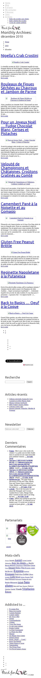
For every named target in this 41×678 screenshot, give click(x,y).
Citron (32, 565)
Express (19, 571)
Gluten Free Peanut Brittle (17, 244)
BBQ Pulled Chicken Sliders (18, 405)
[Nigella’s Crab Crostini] (20, 62)
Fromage (9, 574)
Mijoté (17, 577)
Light (12, 577)
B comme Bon (14, 609)
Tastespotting (13, 645)
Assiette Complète (26, 560)
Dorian (11, 618)
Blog (7, 5)
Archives (8, 17)
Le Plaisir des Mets (15, 632)
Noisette (27, 577)
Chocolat (26, 565)
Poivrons (18, 579)
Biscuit (7, 565)
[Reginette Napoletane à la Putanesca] (20, 283)
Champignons (19, 565)
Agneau (7, 560)
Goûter (25, 574)
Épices (8, 591)
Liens (7, 14)
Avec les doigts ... (19, 563)
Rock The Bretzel (15, 641)
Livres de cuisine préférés (17, 23)
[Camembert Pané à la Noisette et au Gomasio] (20, 220)
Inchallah (7, 577)
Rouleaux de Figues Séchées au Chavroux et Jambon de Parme (19, 88)
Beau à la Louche (15, 611)
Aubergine (8, 563)
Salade (20, 582)
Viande (19, 589)
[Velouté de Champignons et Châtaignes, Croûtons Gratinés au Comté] (20, 184)
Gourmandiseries (14, 620)
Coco (6, 568)
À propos (9, 7)
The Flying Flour (15, 647)
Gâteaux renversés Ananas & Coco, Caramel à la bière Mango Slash (21, 400)
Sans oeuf (16, 586)
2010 (6, 46)
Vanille (13, 589)
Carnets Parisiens (15, 613)
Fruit (17, 574)
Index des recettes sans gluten (19, 19)
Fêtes (20, 574)
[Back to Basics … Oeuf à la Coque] (20, 313)
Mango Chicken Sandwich (18, 403)
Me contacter (10, 10)
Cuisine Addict (14, 615)
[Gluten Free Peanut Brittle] (20, 252)
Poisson (12, 579)
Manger (11, 634)
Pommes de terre (27, 579)
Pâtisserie (13, 583)
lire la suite (4, 78)
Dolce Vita (20, 568)
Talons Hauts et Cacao (16, 643)
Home (7, 3)
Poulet (7, 583)
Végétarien (28, 588)
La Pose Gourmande (16, 630)
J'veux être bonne (15, 624)
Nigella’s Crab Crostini (19, 55)
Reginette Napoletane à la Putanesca (20, 274)
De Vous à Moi (14, 617)
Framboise (26, 571)
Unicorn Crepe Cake (16, 406)
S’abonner (9, 12)
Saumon (25, 586)
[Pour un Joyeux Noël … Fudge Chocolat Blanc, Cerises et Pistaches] (20, 142)
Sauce (20, 586)
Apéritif (18, 560)
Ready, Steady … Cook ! (17, 639)
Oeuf (7, 579)
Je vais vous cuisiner (16, 626)
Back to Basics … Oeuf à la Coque (20, 304)
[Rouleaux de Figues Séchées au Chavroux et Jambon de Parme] (20, 100)
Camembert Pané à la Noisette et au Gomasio (19, 207)
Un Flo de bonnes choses (17, 649)
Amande (11, 560)
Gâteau (31, 574)
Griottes (12, 622)
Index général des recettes (17, 21)
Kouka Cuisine (14, 628)
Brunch (12, 565)
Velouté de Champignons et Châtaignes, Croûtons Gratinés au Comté (19, 169)
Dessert (12, 567)
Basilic (31, 563)
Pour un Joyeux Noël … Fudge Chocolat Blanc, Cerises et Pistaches (18, 128)
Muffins (23, 577)
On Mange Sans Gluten (17, 636)
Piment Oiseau (14, 637)
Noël (31, 577)
